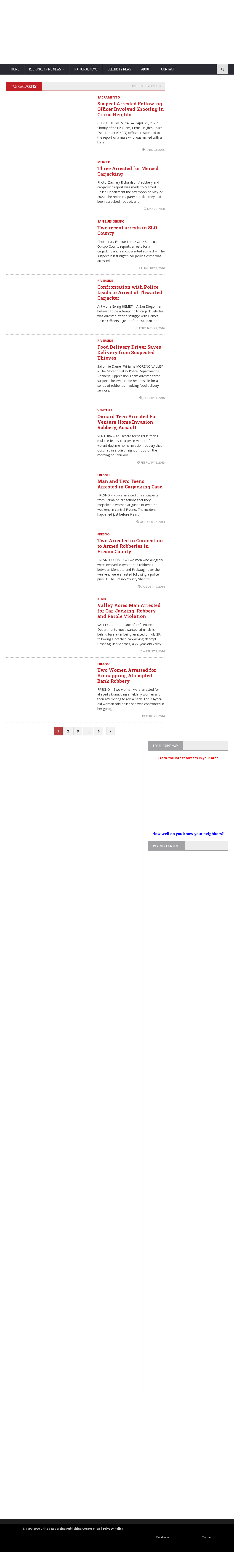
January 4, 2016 (154, 398)
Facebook (162, 1537)
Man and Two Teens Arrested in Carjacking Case (129, 484)
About (146, 69)
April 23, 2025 (155, 150)
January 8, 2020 (154, 268)
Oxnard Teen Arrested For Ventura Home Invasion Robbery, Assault (127, 421)
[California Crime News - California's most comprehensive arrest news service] (113, 1467)
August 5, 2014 (154, 651)
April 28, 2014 (155, 716)
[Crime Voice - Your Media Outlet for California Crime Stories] (113, 1501)
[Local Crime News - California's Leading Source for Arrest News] (113, 1433)
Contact (168, 69)
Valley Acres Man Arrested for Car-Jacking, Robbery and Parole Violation (129, 610)
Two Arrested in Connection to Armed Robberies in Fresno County (130, 545)
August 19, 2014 (153, 586)
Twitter (206, 1537)
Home (15, 69)
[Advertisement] (141, 32)
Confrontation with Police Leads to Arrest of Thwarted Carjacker (129, 292)
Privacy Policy (113, 1529)
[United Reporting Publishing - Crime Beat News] (113, 1413)
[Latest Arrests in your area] (188, 763)
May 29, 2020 (156, 209)
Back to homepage (145, 86)
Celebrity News (119, 69)
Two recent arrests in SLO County (127, 230)
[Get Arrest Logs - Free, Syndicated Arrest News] (113, 1452)
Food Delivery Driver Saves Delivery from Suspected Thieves (129, 352)
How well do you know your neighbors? (188, 833)
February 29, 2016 (152, 328)
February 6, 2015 (153, 462)
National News (86, 69)
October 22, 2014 (152, 522)
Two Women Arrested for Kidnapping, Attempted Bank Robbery (126, 675)
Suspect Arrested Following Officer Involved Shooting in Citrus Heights (130, 109)
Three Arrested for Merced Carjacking (128, 171)
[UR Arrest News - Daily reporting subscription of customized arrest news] (113, 1482)
